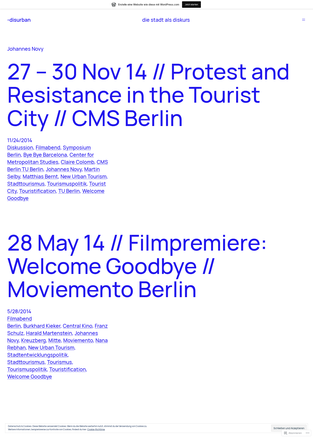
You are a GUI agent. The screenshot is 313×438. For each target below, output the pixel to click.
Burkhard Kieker (41, 325)
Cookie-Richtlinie (96, 429)
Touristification (37, 190)
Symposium (77, 147)
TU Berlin (69, 190)
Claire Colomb (77, 161)
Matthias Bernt (40, 176)
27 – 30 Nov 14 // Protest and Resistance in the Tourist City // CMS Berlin (148, 94)
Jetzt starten (191, 4)
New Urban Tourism (83, 176)
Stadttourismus (26, 183)
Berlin (14, 154)
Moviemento (78, 340)
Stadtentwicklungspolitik (37, 354)
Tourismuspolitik (67, 183)
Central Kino (77, 325)
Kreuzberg (33, 340)
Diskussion (20, 147)
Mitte (54, 340)
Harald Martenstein (49, 333)
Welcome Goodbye (29, 376)
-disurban (19, 19)
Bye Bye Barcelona (45, 154)
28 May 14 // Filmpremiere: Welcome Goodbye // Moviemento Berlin (137, 265)
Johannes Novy (64, 169)
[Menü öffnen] (303, 20)
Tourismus (59, 362)
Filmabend (48, 147)
